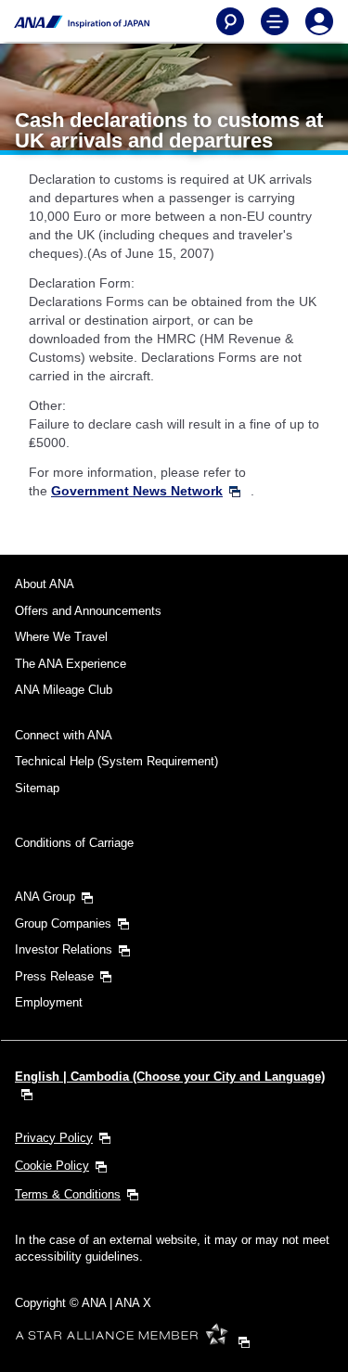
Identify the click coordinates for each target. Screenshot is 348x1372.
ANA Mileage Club (63, 690)
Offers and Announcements (88, 611)
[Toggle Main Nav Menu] (275, 21)
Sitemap (37, 788)
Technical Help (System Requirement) (116, 761)
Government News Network (137, 490)
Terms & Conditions (68, 1194)
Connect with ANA (63, 735)
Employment (49, 1002)
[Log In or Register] (319, 21)
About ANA (44, 584)
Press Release (54, 976)
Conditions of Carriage (74, 843)
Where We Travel (61, 637)
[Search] (230, 21)
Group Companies (63, 923)
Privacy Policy (54, 1138)
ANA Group (45, 897)
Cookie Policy (52, 1166)
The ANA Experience (70, 664)
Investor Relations (63, 949)
